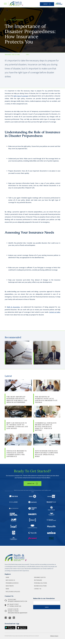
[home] (16, 4)
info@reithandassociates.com (17, 601)
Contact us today (54, 312)
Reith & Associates (13, 307)
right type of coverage (20, 96)
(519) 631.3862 (12, 599)
